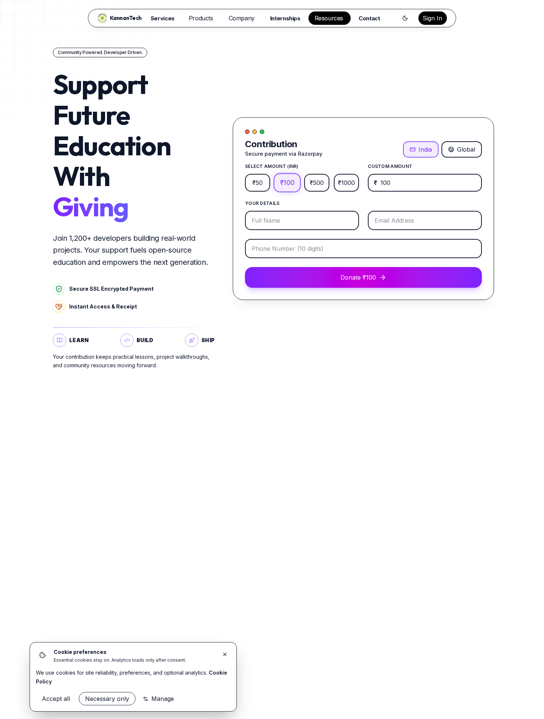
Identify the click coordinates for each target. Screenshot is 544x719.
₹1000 (346, 182)
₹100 (287, 183)
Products (201, 18)
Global (466, 149)
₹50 (257, 182)
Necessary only (107, 698)
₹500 (317, 182)
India (425, 149)
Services (163, 18)
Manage (162, 698)
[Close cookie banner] (225, 654)
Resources (329, 18)
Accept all (56, 698)
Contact (369, 18)
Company (242, 18)
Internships (285, 18)
